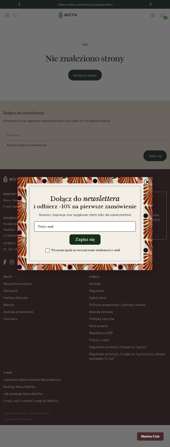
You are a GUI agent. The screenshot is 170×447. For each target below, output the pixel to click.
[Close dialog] (147, 182)
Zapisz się (85, 239)
